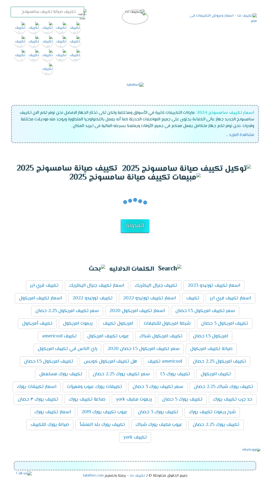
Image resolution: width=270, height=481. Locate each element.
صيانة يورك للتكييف (50, 425)
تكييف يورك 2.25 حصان (216, 425)
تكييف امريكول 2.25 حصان (219, 361)
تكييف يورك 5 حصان (182, 399)
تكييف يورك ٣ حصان (38, 399)
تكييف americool (59, 336)
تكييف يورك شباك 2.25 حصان (223, 387)
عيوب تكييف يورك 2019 (104, 412)
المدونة (135, 225)
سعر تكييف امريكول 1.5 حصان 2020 (144, 349)
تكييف (192, 298)
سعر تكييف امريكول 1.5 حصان (205, 311)
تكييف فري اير (44, 285)
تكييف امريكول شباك (160, 336)
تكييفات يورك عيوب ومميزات (94, 387)
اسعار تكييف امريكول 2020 (137, 311)
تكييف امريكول (216, 374)
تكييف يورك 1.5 (175, 374)
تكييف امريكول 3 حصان (224, 323)
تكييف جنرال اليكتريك (156, 285)
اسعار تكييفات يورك (36, 387)
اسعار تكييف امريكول (40, 298)
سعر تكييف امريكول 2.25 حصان (67, 311)
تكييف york (135, 437)
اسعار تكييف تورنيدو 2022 (149, 298)
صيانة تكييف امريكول (211, 349)
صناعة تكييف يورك (87, 399)
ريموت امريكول (77, 323)
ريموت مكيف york (134, 399)
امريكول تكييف (118, 323)
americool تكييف (165, 361)
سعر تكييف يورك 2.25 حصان (121, 374)
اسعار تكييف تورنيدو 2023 (214, 285)
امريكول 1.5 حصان (210, 336)
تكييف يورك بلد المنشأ (102, 425)
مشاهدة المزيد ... (239, 135)
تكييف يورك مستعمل (60, 374)
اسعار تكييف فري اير (230, 298)
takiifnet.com (93, 476)
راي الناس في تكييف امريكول (67, 349)
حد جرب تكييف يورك (232, 399)
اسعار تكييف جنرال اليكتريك (96, 285)
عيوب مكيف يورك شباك (159, 425)
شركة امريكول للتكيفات (167, 323)
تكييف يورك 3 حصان (158, 412)
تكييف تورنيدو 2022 (93, 298)
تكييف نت (137, 476)
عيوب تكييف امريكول (108, 336)
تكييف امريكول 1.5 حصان (48, 361)
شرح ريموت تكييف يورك (212, 412)
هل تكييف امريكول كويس (110, 361)
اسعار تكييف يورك (53, 412)
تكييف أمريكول (37, 323)
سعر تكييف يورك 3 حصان (158, 387)
